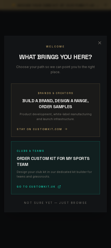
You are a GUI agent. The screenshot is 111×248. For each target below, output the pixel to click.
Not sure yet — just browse (55, 202)
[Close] (99, 42)
